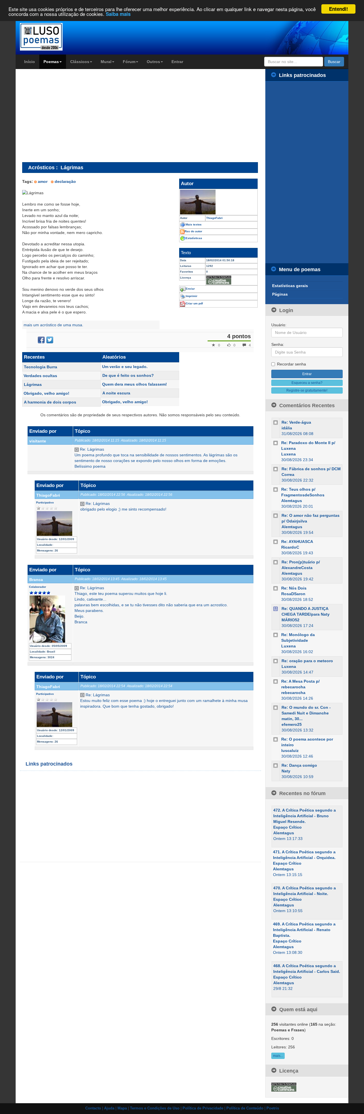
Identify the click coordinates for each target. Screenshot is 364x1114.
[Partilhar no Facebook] (41, 340)
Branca (36, 579)
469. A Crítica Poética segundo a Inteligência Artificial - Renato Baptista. (304, 930)
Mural (106, 61)
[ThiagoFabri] (218, 202)
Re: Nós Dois (294, 588)
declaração (65, 181)
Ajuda (109, 1108)
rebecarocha (293, 692)
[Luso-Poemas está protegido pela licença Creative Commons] (283, 1086)
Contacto (93, 1108)
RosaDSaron (293, 594)
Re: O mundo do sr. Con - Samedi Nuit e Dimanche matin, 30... (306, 713)
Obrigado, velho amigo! (46, 393)
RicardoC (290, 547)
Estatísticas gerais (290, 285)
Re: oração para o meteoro (307, 661)
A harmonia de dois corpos (50, 402)
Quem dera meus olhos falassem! (134, 384)
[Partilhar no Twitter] (49, 340)
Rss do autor (193, 231)
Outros (153, 61)
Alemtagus (291, 500)
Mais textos (194, 224)
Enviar (190, 288)
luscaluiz (290, 750)
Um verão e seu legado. (125, 366)
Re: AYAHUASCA (297, 541)
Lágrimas (33, 384)
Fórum (129, 61)
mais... (278, 1056)
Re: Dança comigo (299, 765)
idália (287, 428)
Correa (288, 474)
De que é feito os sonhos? (128, 375)
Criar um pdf (194, 303)
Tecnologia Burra (40, 367)
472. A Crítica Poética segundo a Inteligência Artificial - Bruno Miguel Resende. (304, 816)
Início (29, 61)
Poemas (51, 61)
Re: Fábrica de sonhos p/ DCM (311, 469)
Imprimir (191, 296)
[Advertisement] (70, 115)
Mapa (122, 1108)
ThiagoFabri (48, 495)
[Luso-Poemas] (57, 37)
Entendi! (338, 8)
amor (42, 181)
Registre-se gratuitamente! (306, 390)
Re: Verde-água (296, 422)
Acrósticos (41, 167)
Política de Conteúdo (244, 1108)
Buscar (334, 61)
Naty (286, 771)
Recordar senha (291, 364)
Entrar (177, 61)
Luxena (288, 454)
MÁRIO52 (290, 620)
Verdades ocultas (40, 375)
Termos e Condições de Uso (154, 1108)
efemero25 (292, 724)
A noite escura (116, 393)
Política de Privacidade (203, 1108)
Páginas (280, 294)
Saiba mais (118, 14)
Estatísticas (194, 238)
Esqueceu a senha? (306, 383)
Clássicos (79, 61)
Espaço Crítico (287, 827)
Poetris (272, 1108)
